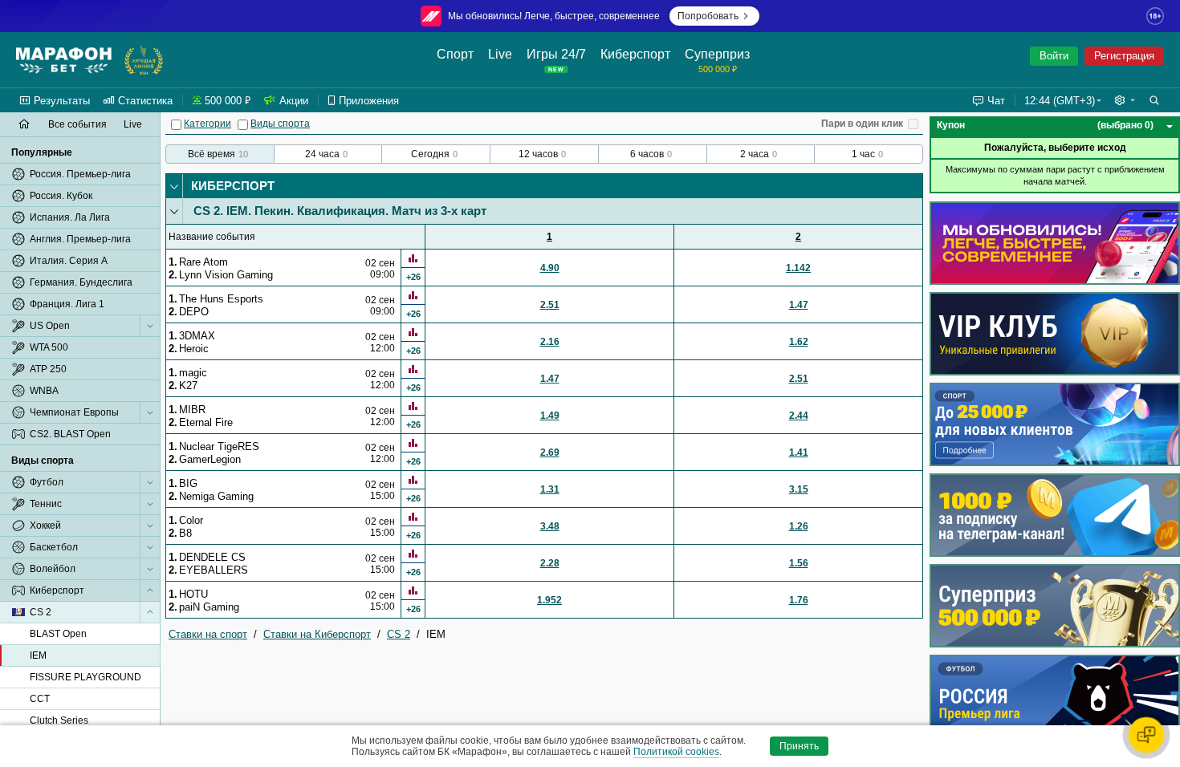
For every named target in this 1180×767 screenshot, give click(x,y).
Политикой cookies (676, 751)
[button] (1124, 100)
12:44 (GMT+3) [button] (1059, 101)
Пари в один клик (862, 123)
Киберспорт (233, 186)
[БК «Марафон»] (64, 60)
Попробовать (708, 16)
